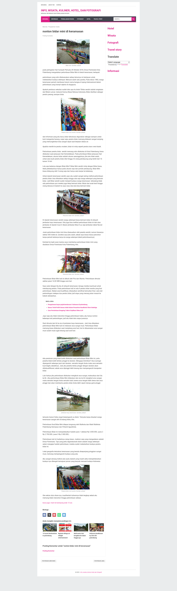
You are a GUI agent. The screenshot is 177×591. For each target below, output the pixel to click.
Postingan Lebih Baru (48, 561)
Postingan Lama (99, 561)
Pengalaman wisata (67, 19)
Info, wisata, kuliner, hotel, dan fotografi (71, 10)
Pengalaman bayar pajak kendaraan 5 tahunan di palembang (67, 304)
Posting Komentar (48, 36)
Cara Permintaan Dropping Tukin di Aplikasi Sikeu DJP (65, 310)
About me (51, 5)
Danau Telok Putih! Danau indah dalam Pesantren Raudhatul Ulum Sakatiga (72, 307)
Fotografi (113, 42)
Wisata (112, 35)
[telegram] (64, 515)
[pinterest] (54, 515)
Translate (124, 65)
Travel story (98, 19)
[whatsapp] (59, 515)
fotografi (80, 19)
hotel (89, 19)
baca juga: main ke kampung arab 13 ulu (57, 503)
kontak (58, 5)
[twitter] (49, 515)
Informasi (54, 19)
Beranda (44, 5)
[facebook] (44, 515)
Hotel (111, 28)
